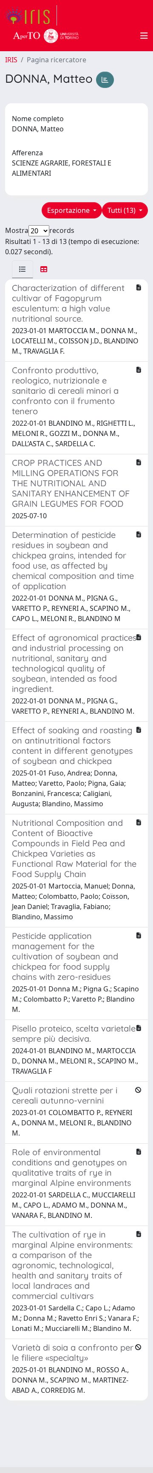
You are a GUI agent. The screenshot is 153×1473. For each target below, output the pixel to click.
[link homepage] (31, 15)
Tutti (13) (122, 210)
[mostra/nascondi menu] (144, 36)
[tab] (22, 269)
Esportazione (69, 210)
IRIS (11, 59)
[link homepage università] (46, 36)
